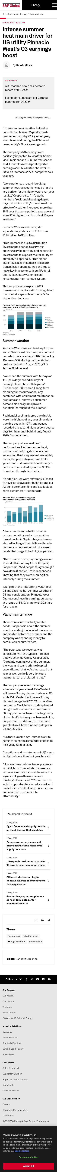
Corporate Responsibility (15, 1110)
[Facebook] (26, 979)
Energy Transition (16, 941)
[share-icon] (49, 920)
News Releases (10, 1037)
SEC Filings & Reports (14, 1049)
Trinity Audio (32, 118)
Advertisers (8, 1054)
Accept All (28, 1166)
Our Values (8, 995)
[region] (28, 1149)
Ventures (7, 1007)
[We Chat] (49, 979)
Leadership (8, 1115)
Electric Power (31, 936)
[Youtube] (37, 979)
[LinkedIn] (43, 979)
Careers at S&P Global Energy (18, 1018)
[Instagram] (32, 979)
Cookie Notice (22, 1150)
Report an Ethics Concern (15, 1079)
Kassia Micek (24, 65)
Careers (6, 1104)
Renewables (35, 941)
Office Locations (11, 1090)
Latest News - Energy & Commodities (24, 14)
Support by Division (12, 1073)
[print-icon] (42, 920)
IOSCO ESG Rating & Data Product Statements (26, 1121)
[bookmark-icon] (36, 920)
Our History (8, 1001)
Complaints (8, 1085)
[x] (20, 979)
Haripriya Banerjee (27, 959)
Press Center (9, 1012)
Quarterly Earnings (12, 1043)
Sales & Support (11, 1068)
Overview (7, 1032)
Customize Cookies (28, 1157)
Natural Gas (14, 936)
